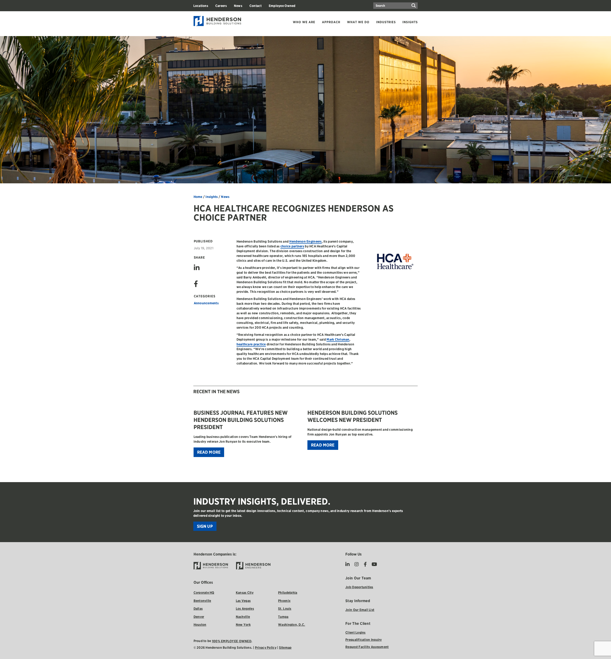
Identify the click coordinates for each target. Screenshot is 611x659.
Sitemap (285, 647)
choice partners (292, 246)
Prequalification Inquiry (363, 640)
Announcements (206, 303)
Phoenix (284, 601)
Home (198, 197)
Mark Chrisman (338, 339)
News (225, 197)
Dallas (198, 608)
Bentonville (202, 601)
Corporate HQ (204, 592)
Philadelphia (287, 592)
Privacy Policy (265, 647)
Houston (200, 624)
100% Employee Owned (231, 641)
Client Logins (355, 632)
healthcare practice (251, 344)
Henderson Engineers (305, 241)
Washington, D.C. (291, 624)
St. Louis (284, 608)
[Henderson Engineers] (253, 565)
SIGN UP (205, 526)
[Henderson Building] (211, 565)
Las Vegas (243, 601)
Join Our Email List (359, 610)
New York (243, 624)
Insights (211, 197)
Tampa (283, 617)
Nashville (243, 617)
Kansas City (244, 592)
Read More (209, 452)
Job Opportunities (359, 587)
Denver (199, 617)
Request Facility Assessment (367, 647)
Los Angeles (245, 608)
